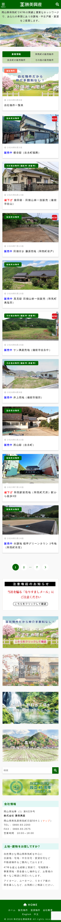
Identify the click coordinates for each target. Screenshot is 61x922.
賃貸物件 (35, 910)
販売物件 (23, 910)
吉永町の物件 (12, 118)
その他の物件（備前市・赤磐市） (21, 165)
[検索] (55, 770)
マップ (46, 821)
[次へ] (45, 567)
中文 (36, 914)
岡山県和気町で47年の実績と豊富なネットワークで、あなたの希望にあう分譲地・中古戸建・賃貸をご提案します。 (30, 16)
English (26, 914)
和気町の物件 (12, 217)
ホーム (12, 910)
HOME (32, 904)
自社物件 (10, 70)
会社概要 (48, 910)
